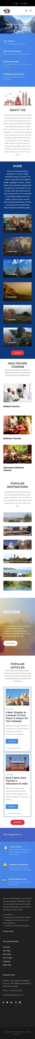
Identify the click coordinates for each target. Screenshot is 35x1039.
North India (7, 954)
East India (6, 951)
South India (7, 965)
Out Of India (7, 958)
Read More (11, 741)
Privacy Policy (8, 931)
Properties (6, 961)
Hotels (10, 748)
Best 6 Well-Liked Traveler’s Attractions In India (17, 780)
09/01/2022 (9, 709)
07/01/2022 (9, 774)
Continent (6, 947)
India (19, 748)
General (15, 748)
